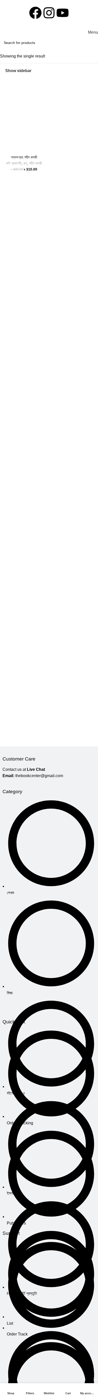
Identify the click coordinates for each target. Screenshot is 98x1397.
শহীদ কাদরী (35, 163)
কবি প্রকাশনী (13, 163)
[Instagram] (49, 13)
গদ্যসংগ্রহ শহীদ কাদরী (24, 157)
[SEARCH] (92, 42)
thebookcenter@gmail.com (39, 776)
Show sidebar (18, 71)
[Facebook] (35, 13)
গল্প (25, 163)
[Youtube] (62, 13)
